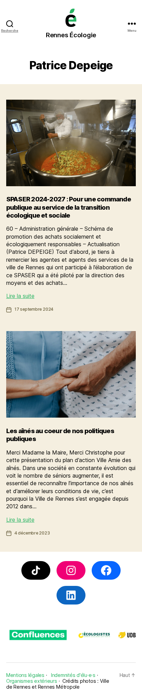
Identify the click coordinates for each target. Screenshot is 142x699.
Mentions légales (25, 675)
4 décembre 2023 (32, 533)
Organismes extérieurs (31, 681)
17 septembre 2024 (33, 309)
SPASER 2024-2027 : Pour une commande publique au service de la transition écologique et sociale (68, 207)
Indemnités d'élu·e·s (73, 675)
